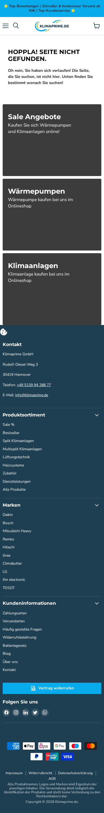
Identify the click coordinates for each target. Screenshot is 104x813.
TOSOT (9, 587)
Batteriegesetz (15, 645)
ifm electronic (14, 579)
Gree (6, 555)
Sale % (8, 424)
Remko (8, 539)
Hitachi (8, 547)
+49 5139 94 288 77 (34, 384)
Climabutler (12, 563)
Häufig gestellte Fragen (22, 629)
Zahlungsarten (15, 613)
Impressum (14, 773)
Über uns (10, 661)
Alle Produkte (14, 489)
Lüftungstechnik (16, 457)
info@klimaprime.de (31, 395)
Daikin (8, 514)
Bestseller (11, 432)
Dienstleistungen (17, 481)
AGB (52, 778)
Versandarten (14, 621)
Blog (7, 653)
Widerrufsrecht (40, 773)
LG (5, 571)
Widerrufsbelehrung (19, 637)
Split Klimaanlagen (18, 440)
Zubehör (10, 473)
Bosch (8, 523)
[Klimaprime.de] (52, 26)
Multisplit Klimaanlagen (22, 449)
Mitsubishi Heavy (17, 530)
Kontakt (9, 669)
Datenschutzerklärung (75, 773)
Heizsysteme (13, 465)
